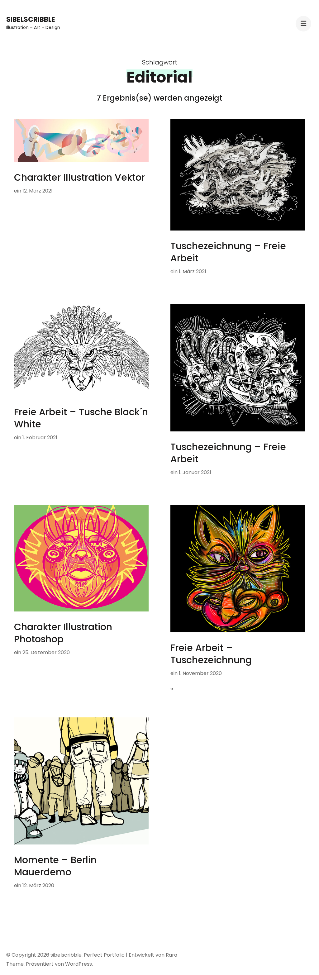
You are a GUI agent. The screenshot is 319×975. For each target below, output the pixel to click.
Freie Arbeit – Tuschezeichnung (211, 654)
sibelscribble (30, 19)
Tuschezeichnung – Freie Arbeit (228, 252)
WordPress (78, 964)
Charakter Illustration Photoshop (63, 633)
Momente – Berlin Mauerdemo (55, 866)
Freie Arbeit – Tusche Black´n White (81, 418)
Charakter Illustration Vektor (79, 177)
